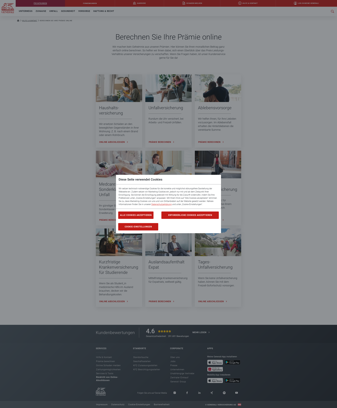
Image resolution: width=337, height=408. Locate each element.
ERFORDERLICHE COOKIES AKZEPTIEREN (190, 215)
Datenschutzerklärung (161, 204)
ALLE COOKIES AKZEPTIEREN (136, 215)
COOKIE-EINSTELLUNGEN (138, 226)
